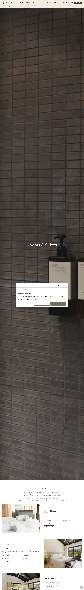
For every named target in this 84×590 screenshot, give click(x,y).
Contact (56, 2)
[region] (21, 518)
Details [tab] (42, 289)
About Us (27, 2)
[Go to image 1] (15, 532)
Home (21, 2)
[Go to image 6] (20, 532)
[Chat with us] (81, 587)
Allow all (58, 303)
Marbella (6, 6)
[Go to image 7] (21, 532)
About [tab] (59, 289)
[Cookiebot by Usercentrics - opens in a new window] (59, 285)
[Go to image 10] (24, 532)
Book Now (78, 2)
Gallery (49, 2)
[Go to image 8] (22, 532)
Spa (40, 2)
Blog (44, 2)
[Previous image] (4, 519)
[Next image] (39, 519)
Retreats (34, 2)
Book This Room (49, 526)
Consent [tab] (25, 289)
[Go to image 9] (23, 532)
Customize (41, 303)
